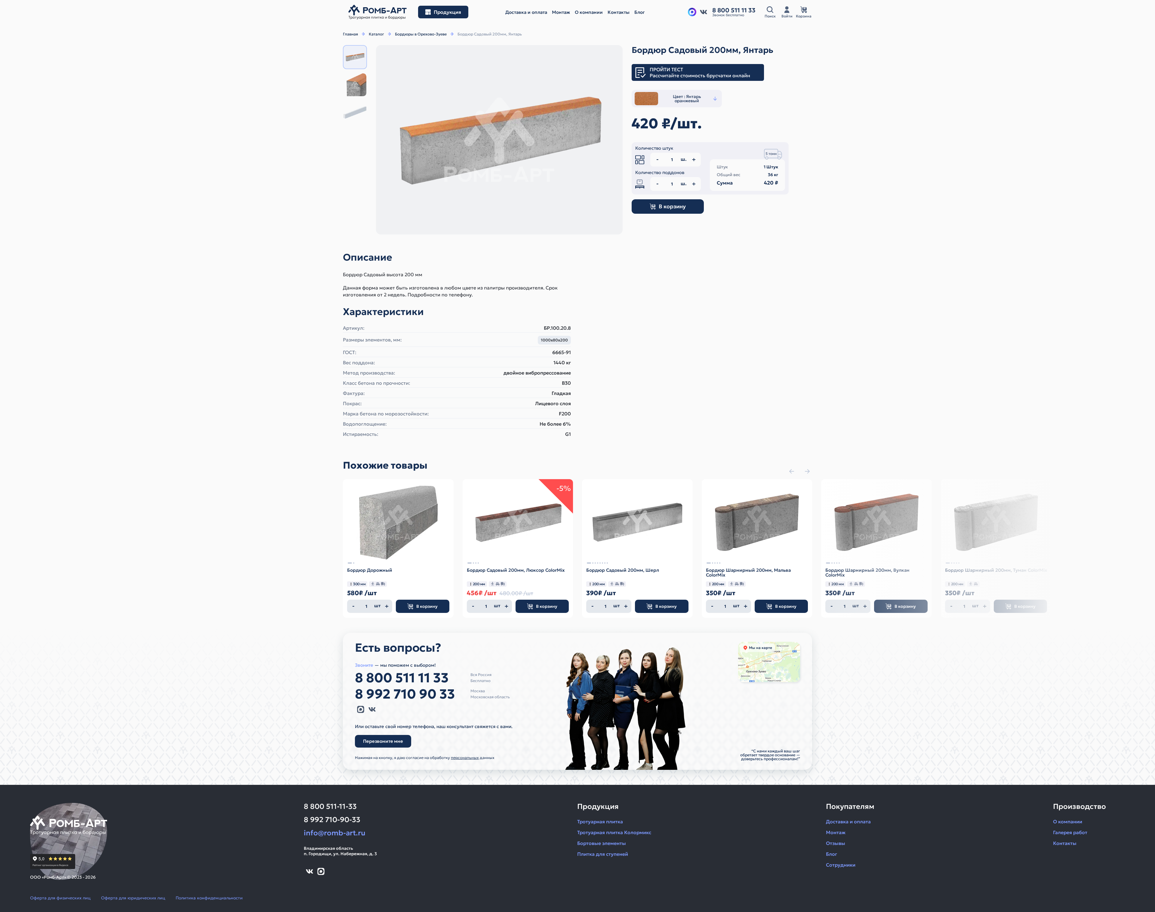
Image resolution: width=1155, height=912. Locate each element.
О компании (1067, 822)
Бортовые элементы (601, 843)
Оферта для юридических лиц (133, 898)
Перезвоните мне (383, 741)
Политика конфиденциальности (209, 898)
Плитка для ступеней (602, 854)
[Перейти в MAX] (360, 709)
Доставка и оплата (848, 822)
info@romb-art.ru (334, 832)
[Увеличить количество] (386, 606)
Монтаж (835, 832)
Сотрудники (840, 865)
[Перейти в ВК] (703, 12)
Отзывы (835, 843)
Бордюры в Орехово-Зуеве (421, 34)
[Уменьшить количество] (353, 606)
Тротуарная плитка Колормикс (614, 832)
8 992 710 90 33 (405, 694)
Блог (831, 854)
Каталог (376, 34)
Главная (350, 34)
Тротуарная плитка (600, 822)
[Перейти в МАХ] (692, 12)
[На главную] (377, 12)
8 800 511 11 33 (402, 677)
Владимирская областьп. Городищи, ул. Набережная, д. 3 (340, 851)
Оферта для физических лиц (60, 898)
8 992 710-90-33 (332, 819)
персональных (465, 757)
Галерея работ (1070, 832)
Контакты (1064, 843)
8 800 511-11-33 (330, 806)
